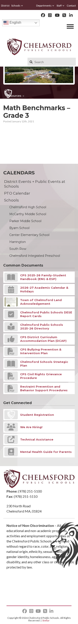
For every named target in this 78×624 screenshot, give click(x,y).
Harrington (17, 242)
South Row (17, 249)
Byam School (19, 228)
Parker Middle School (25, 221)
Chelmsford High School (27, 207)
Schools (15, 5)
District (5, 5)
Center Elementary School (29, 235)
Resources (13, 95)
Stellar (46, 620)
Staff (59, 5)
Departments (44, 5)
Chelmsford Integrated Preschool (34, 256)
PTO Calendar (17, 193)
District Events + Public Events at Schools (34, 183)
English (15, 22)
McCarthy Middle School (27, 214)
